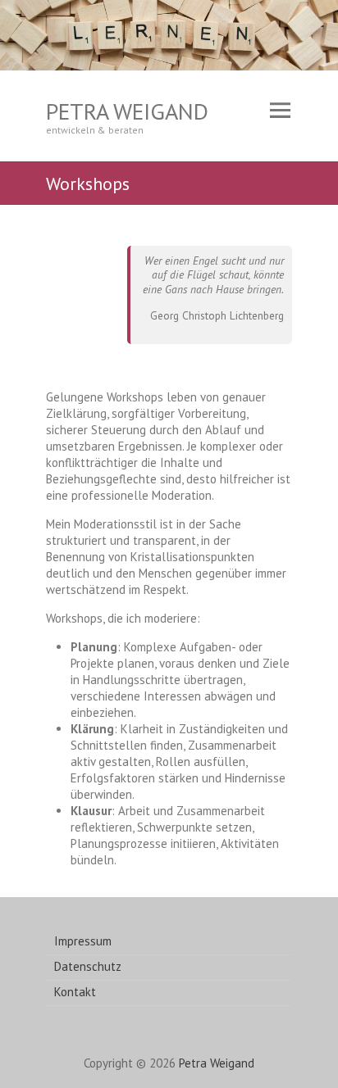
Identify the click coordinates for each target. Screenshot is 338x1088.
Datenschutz (87, 966)
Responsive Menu (279, 111)
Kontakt (75, 992)
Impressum (83, 941)
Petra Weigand (127, 111)
